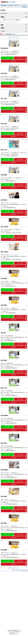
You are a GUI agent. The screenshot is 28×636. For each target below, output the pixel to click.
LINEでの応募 (7, 58)
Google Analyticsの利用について (14, 630)
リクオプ (16, 634)
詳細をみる (13, 61)
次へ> (18, 37)
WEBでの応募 (20, 58)
